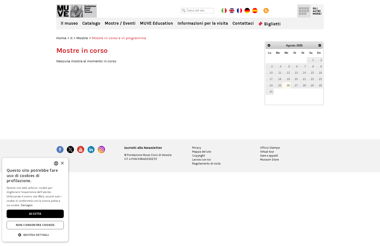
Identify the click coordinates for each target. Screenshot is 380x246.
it (71, 38)
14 (304, 72)
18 (279, 79)
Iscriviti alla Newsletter (143, 148)
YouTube (80, 149)
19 (288, 79)
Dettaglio (27, 205)
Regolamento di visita (206, 163)
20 (296, 79)
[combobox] (56, 163)
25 (279, 85)
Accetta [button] (35, 214)
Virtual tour (267, 151)
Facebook (60, 149)
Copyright (198, 155)
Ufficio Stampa (270, 147)
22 (312, 79)
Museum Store (269, 159)
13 (296, 72)
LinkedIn (91, 149)
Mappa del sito (201, 151)
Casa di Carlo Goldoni (76, 11)
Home (61, 38)
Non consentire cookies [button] (35, 225)
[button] (35, 234)
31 (271, 91)
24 (271, 85)
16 (320, 72)
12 (288, 72)
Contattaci (243, 23)
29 (312, 85)
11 (279, 72)
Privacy (196, 147)
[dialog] (35, 200)
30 (320, 85)
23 (320, 79)
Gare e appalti (269, 155)
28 (304, 85)
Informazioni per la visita (202, 23)
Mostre (82, 38)
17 (271, 79)
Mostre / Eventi (120, 23)
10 (271, 72)
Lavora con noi (201, 159)
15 (312, 72)
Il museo (69, 23)
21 (304, 79)
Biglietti (272, 24)
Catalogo (91, 23)
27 (296, 85)
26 (288, 85)
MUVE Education (156, 23)
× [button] (62, 163)
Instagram (101, 149)
